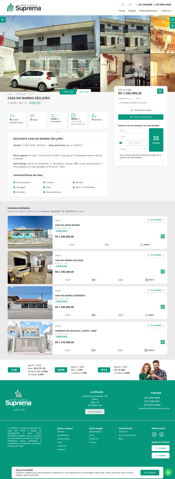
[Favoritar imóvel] (163, 236)
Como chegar (94, 411)
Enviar (156, 143)
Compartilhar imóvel (142, 110)
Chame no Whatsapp (142, 117)
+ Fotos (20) (67, 91)
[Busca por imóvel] (122, 4)
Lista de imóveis (20, 94)
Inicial (10, 94)
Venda (122, 10)
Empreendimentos (148, 10)
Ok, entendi (150, 472)
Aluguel (132, 10)
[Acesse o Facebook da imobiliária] (161, 434)
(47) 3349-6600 (145, 4)
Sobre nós (166, 10)
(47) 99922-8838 (163, 4)
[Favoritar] (160, 91)
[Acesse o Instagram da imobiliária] (154, 434)
